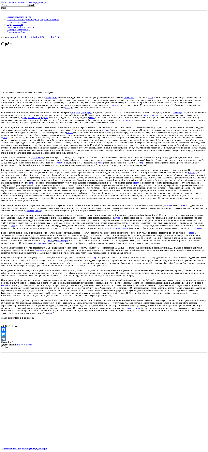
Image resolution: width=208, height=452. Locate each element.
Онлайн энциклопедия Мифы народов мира (24, 448)
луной (117, 218)
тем (122, 120)
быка (199, 228)
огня (54, 97)
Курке (29, 344)
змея (183, 205)
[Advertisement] (104, 69)
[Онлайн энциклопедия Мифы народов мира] (23, 2)
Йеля (136, 183)
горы (100, 162)
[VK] (104, 338)
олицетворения (151, 115)
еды (78, 208)
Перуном (5, 285)
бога (58, 240)
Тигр (94, 257)
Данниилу (116, 105)
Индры (64, 240)
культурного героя (31, 117)
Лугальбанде (37, 157)
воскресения (133, 308)
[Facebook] (104, 329)
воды (191, 233)
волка (31, 183)
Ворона (191, 172)
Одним (44, 117)
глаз (51, 313)
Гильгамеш (60, 162)
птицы (104, 130)
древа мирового (33, 210)
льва (13, 225)
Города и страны (15, 24)
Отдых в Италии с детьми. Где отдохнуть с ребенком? (33, 19)
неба (50, 240)
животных (129, 97)
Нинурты (75, 112)
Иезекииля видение (119, 228)
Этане (169, 205)
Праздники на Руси (16, 32)
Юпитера (177, 112)
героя (92, 117)
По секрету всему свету (18, 29)
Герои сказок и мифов (17, 22)
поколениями (40, 243)
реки (88, 257)
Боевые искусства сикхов (19, 17)
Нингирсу (86, 112)
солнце (128, 120)
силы (48, 97)
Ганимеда (39, 250)
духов (4, 137)
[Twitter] (104, 334)
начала (69, 132)
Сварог (19, 344)
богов (150, 97)
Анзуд (68, 107)
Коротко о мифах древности (20, 27)
